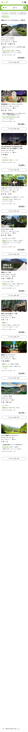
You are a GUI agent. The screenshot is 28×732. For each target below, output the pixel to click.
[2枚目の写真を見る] (11, 35)
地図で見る (23, 13)
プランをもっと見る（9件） (14, 146)
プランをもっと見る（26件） (14, 230)
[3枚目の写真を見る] (13, 35)
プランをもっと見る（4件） (14, 434)
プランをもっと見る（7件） (14, 313)
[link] (14, 44)
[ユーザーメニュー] (24, 2)
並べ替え (14, 13)
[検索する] (24, 7)
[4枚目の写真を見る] (15, 35)
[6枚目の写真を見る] (19, 35)
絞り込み (6, 13)
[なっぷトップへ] (4, 2)
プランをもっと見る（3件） (14, 393)
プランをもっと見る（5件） (14, 271)
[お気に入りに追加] (25, 26)
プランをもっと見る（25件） (14, 62)
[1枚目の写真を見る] (9, 35)
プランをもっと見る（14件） (14, 104)
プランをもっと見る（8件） (14, 187)
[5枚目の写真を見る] (17, 35)
